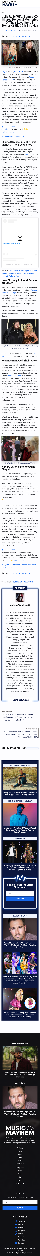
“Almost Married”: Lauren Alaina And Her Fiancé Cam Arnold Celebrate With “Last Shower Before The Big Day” (17, 717)
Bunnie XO (18, 72)
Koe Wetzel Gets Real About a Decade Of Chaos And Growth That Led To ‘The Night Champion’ (20, 1075)
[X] (13, 36)
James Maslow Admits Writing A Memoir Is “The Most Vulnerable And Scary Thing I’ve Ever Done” (20, 945)
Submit (20, 1208)
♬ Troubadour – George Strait (13, 136)
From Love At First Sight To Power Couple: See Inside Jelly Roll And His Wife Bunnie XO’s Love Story (19, 273)
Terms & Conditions (29, 1248)
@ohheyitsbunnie (8, 127)
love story (29, 154)
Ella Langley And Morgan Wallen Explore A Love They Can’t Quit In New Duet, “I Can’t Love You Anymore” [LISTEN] (20, 868)
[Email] (29, 36)
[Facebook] (9, 36)
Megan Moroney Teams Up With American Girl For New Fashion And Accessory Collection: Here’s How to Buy (20, 1015)
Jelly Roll (4, 72)
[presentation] (20, 778)
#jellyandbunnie (7, 132)
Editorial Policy (8, 1248)
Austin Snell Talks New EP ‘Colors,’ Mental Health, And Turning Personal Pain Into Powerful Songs (20, 830)
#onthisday (5, 129)
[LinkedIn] (19, 36)
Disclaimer (20, 1250)
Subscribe (20, 899)
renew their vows (14, 376)
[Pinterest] (26, 36)
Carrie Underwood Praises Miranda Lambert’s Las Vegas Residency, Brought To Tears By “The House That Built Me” (20, 734)
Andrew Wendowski (20, 605)
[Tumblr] (16, 36)
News (3, 12)
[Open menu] (35, 3)
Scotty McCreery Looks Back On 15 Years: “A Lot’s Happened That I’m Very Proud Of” (20, 794)
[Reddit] (22, 36)
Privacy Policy (18, 1248)
